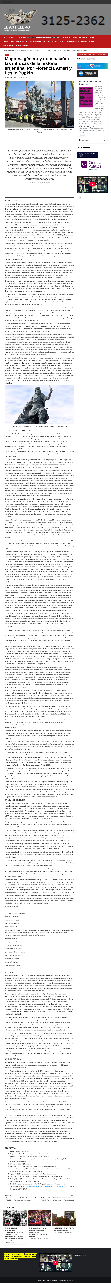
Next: (57, 1198)
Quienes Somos (8, 45)
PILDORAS (12, 37)
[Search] (106, 37)
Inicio (5, 37)
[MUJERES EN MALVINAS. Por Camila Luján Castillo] (64, 1218)
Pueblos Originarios (72, 41)
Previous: (20, 1198)
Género (91, 37)
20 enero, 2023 (69, 1232)
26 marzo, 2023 (44, 1238)
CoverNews (61, 1280)
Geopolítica (83, 37)
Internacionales (8, 41)
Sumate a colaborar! (22, 45)
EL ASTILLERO (16, 27)
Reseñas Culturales (87, 41)
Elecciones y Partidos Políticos (53, 41)
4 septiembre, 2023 (10, 1242)
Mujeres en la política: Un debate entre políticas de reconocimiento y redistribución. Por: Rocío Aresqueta (38, 1232)
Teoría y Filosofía (35, 41)
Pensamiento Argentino (69, 37)
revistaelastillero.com (11, 77)
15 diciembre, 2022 (23, 77)
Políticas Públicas (21, 41)
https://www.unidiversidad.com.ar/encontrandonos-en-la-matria (47, 1186)
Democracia (39, 37)
